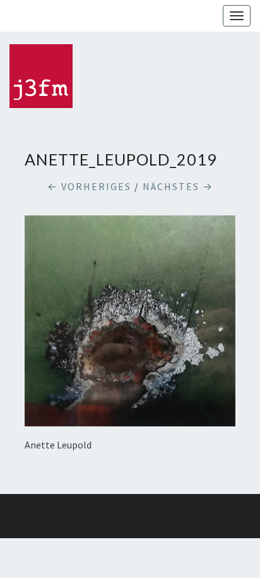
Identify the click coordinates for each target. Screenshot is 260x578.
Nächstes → (178, 186)
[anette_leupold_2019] (130, 324)
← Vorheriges (89, 186)
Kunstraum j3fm (9, 16)
